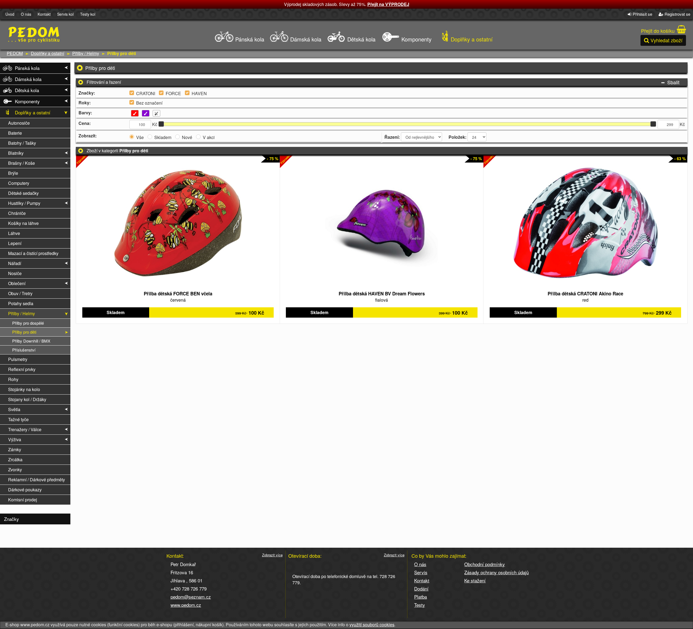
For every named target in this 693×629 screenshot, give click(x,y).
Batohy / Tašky (22, 143)
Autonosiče (19, 123)
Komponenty (416, 39)
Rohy (13, 379)
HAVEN (199, 93)
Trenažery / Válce (24, 429)
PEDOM (15, 53)
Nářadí (14, 263)
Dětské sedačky (23, 193)
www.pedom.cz (186, 604)
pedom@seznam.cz (191, 596)
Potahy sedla (20, 303)
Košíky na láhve (23, 223)
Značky (11, 518)
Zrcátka (15, 459)
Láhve (14, 233)
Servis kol (65, 14)
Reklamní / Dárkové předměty (36, 479)
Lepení (14, 243)
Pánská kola (249, 39)
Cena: (85, 123)
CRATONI (145, 93)
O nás (26, 14)
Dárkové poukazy (25, 489)
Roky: (85, 103)
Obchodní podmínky (484, 564)
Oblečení (16, 283)
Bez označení (149, 103)
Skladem (162, 137)
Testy (419, 604)
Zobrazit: (88, 136)
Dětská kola (360, 39)
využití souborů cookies (371, 624)
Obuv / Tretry (20, 293)
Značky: (87, 93)
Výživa (14, 439)
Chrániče (17, 213)
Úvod (9, 14)
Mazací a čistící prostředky (33, 253)
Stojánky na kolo (24, 389)
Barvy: (85, 112)
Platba (420, 596)
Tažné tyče (18, 419)
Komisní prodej (22, 499)
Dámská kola (305, 39)
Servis (420, 572)
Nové (187, 137)
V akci (209, 137)
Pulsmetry (17, 359)
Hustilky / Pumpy (24, 203)
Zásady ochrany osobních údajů (496, 572)
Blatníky (16, 153)
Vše (140, 137)
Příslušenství (23, 350)
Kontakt (44, 14)
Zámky (14, 449)
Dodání (421, 588)
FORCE (173, 93)
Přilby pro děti (24, 332)
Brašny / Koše (21, 163)
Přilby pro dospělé (28, 323)
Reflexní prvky (21, 369)
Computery (18, 183)
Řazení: (392, 137)
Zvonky (15, 469)
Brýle (13, 173)
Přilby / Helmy (85, 53)
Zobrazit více (272, 555)
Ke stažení (475, 580)
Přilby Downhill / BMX (31, 341)
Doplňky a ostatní (471, 39)
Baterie (15, 133)
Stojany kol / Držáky (27, 399)
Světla (14, 409)
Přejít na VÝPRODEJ (388, 4)
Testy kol (87, 14)
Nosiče (15, 273)
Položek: (457, 137)
